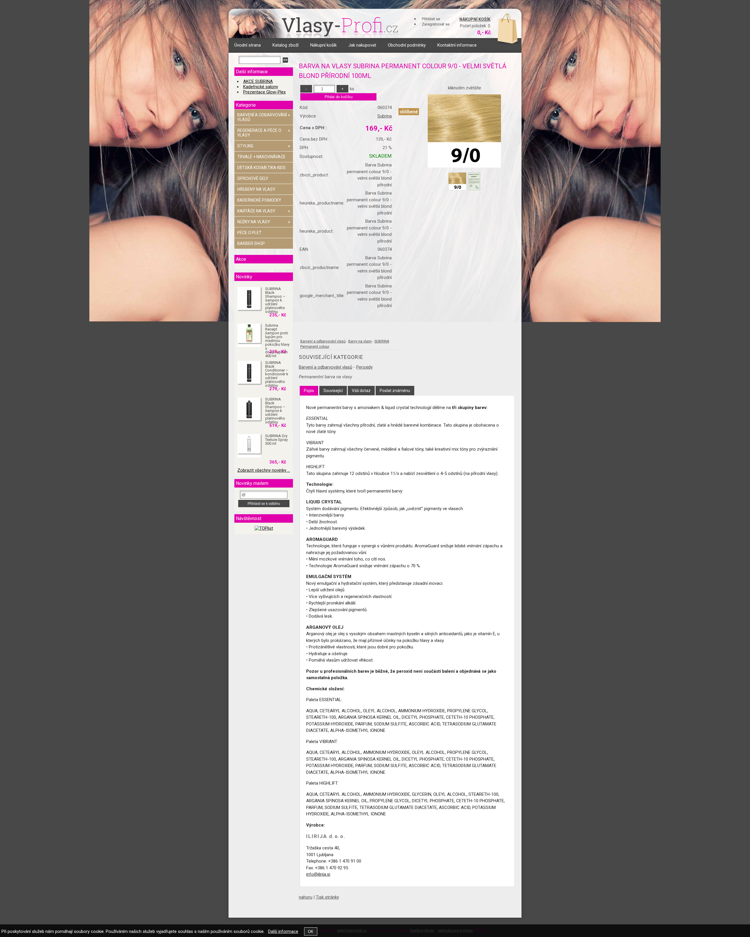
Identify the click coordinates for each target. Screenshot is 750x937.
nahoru (305, 897)
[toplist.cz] (264, 528)
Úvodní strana (247, 45)
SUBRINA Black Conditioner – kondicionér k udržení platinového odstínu (276, 374)
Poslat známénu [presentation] (395, 390)
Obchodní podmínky (407, 45)
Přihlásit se (431, 19)
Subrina (384, 116)
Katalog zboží (285, 45)
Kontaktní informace (457, 45)
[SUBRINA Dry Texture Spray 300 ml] (249, 444)
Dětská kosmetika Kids (261, 167)
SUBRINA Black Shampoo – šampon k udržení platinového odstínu (275, 300)
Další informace (283, 931)
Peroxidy (364, 367)
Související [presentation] (333, 390)
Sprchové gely (252, 178)
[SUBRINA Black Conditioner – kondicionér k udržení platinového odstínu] (249, 372)
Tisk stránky (327, 897)
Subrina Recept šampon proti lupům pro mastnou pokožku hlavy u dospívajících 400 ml (277, 340)
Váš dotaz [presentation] (361, 390)
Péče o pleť (249, 232)
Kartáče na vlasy (263, 211)
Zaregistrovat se (435, 24)
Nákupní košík (474, 19)
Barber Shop (251, 243)
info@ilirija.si (318, 874)
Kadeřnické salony (260, 86)
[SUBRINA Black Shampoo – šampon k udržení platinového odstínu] (249, 298)
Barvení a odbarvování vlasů (323, 341)
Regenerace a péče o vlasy (263, 132)
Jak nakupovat (362, 45)
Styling (263, 146)
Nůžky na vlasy (263, 221)
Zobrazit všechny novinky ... (263, 470)
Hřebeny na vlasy (256, 189)
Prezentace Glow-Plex (264, 92)
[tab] (309, 391)
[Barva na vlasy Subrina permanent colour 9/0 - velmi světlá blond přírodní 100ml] (464, 131)
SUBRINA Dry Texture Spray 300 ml (276, 439)
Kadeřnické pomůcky (259, 200)
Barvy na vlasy (360, 341)
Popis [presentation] (309, 390)
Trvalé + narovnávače (261, 156)
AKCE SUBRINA (258, 81)
